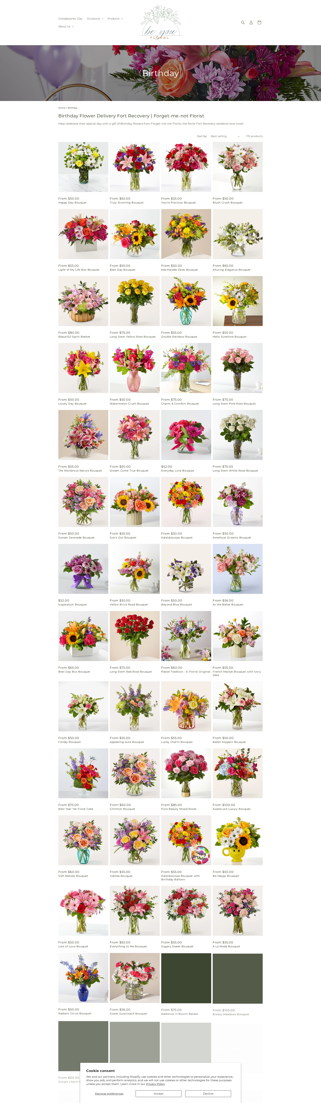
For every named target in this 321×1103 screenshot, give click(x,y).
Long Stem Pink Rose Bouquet (234, 403)
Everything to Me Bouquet (128, 946)
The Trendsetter (232, 1045)
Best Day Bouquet (123, 269)
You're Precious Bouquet (178, 202)
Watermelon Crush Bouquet (129, 403)
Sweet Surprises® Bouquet (128, 1013)
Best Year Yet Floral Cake (75, 809)
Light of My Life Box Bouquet (79, 269)
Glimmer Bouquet (122, 809)
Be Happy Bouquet (226, 876)
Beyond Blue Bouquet (176, 604)
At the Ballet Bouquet (228, 604)
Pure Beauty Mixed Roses (179, 809)
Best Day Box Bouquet (74, 671)
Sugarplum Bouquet (72, 604)
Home (61, 107)
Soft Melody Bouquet (73, 876)
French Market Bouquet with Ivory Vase (237, 673)
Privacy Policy (155, 1084)
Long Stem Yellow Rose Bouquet (133, 336)
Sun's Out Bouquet (123, 537)
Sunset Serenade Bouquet (76, 537)
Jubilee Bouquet (121, 876)
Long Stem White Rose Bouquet (235, 470)
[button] (95, 19)
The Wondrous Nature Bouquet (80, 470)
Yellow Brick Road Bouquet (129, 604)
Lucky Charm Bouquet (177, 742)
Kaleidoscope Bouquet (177, 537)
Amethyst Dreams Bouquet (232, 537)
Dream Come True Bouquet (129, 470)
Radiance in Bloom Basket (179, 1013)
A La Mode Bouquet (226, 946)
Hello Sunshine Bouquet (230, 336)
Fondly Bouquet (69, 742)
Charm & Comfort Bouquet (180, 403)
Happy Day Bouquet (72, 202)
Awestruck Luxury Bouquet (232, 809)
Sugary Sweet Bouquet (177, 946)
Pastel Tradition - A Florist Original (185, 671)
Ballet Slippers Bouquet (229, 742)
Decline (208, 1093)
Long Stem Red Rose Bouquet (131, 671)
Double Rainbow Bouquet (179, 336)
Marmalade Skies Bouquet (179, 269)
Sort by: (202, 136)
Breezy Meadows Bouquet (231, 1013)
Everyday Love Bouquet (177, 470)
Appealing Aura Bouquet (127, 742)
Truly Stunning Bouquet (127, 202)
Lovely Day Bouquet (72, 403)
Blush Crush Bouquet (228, 202)
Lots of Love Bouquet (73, 946)
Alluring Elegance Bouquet (232, 269)
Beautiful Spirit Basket (74, 336)
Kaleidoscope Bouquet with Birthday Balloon (180, 877)
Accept (158, 1093)
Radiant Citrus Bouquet (74, 1013)
